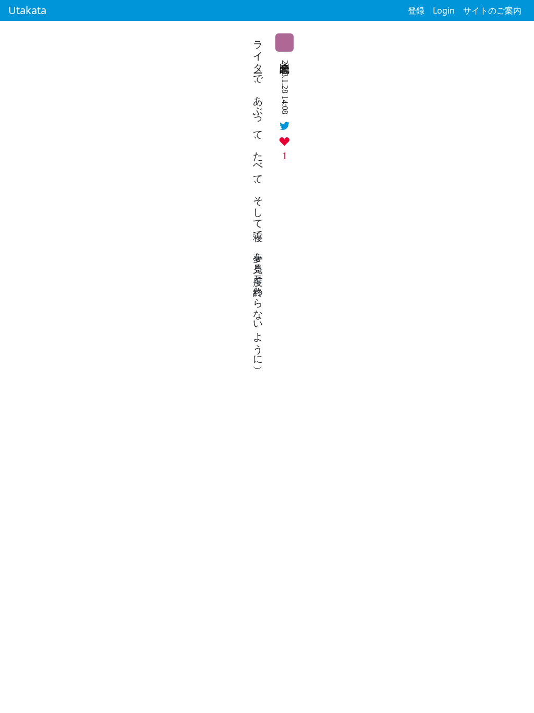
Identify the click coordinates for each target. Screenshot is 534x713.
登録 (416, 10)
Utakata (27, 10)
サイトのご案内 (492, 10)
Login (444, 10)
